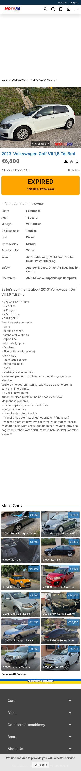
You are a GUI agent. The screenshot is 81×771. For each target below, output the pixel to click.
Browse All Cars (12, 674)
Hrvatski (62, 2)
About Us (15, 749)
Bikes (12, 713)
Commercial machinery (26, 725)
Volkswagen (19, 79)
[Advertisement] (40, 47)
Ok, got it (41, 764)
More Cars (11, 505)
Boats (12, 737)
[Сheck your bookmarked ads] (61, 9)
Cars (5, 79)
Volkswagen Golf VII (43, 79)
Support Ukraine (41, 681)
